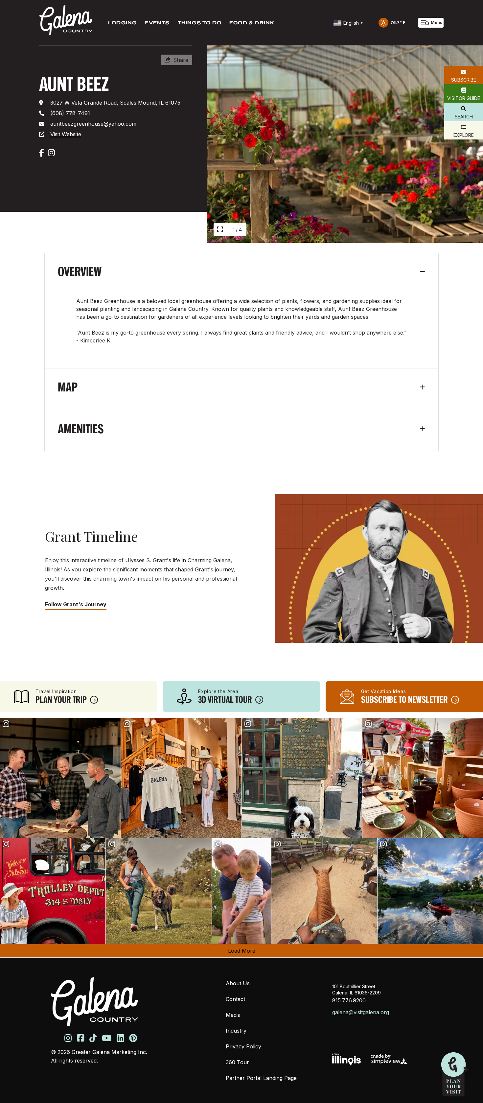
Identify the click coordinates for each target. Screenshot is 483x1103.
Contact (235, 999)
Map (68, 387)
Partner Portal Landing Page (261, 1078)
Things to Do (199, 23)
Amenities (81, 428)
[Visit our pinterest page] (133, 1038)
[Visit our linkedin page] (120, 1038)
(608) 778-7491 (70, 113)
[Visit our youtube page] (106, 1038)
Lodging (122, 23)
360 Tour (237, 1062)
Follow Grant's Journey (75, 604)
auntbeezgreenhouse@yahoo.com (93, 123)
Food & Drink (251, 23)
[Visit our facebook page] (80, 1038)
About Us (238, 983)
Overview (80, 271)
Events (157, 23)
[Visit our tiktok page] (93, 1038)
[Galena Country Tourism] (65, 20)
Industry (236, 1030)
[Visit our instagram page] (68, 1038)
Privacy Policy (243, 1046)
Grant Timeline (91, 536)
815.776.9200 (349, 1000)
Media (233, 1015)
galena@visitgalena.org (360, 1012)
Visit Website (65, 134)
